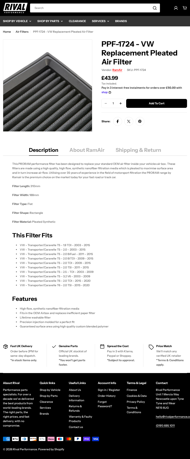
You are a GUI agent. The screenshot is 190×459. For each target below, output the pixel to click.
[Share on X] (128, 121)
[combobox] (95, 8)
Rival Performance (25, 449)
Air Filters (22, 31)
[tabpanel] (95, 245)
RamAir (117, 70)
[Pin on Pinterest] (139, 121)
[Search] (155, 8)
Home (7, 31)
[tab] (43, 151)
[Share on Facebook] (117, 121)
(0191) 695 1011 (165, 425)
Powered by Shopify (51, 449)
